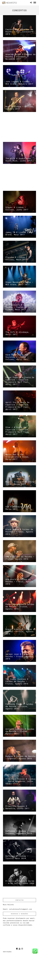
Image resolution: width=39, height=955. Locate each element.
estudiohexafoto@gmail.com (20, 909)
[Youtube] (19, 949)
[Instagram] (22, 949)
